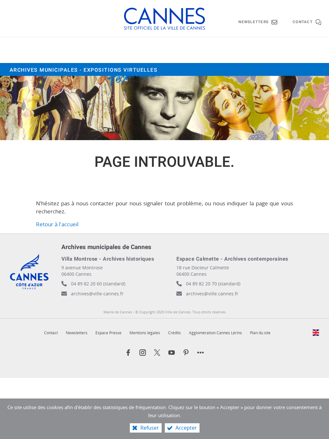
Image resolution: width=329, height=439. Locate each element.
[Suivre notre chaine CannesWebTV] (171, 352)
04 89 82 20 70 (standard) (213, 284)
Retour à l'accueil (57, 224)
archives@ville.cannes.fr (212, 294)
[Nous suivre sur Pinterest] (186, 352)
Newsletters (76, 333)
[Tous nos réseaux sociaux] (200, 352)
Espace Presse (108, 333)
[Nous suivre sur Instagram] (142, 352)
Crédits (174, 333)
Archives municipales (84, 70)
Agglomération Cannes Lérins (215, 333)
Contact (51, 333)
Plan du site (260, 333)
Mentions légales (144, 333)
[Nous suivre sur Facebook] (128, 352)
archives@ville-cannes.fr (97, 294)
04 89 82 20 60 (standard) (98, 284)
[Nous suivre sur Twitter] (157, 352)
